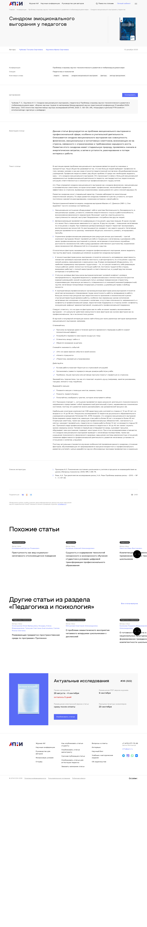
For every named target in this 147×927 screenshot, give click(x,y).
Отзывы (39, 762)
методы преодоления (117, 75)
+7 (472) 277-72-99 (130, 743)
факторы (104, 75)
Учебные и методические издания (102, 757)
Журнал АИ (34, 3)
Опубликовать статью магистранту (70, 751)
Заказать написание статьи (72, 766)
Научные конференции (50, 3)
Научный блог (97, 751)
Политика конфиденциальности (35, 778)
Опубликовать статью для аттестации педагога (72, 761)
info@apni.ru (62, 504)
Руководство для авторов (73, 3)
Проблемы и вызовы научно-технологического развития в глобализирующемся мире (58, 9)
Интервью (96, 747)
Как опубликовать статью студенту (72, 745)
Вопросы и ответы (99, 743)
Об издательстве (99, 762)
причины (65, 75)
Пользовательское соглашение (59, 778)
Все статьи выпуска (129, 603)
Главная (12, 9)
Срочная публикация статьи (73, 756)
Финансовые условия (44, 758)
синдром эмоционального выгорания (84, 75)
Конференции (21, 9)
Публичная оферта (78, 778)
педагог (56, 75)
